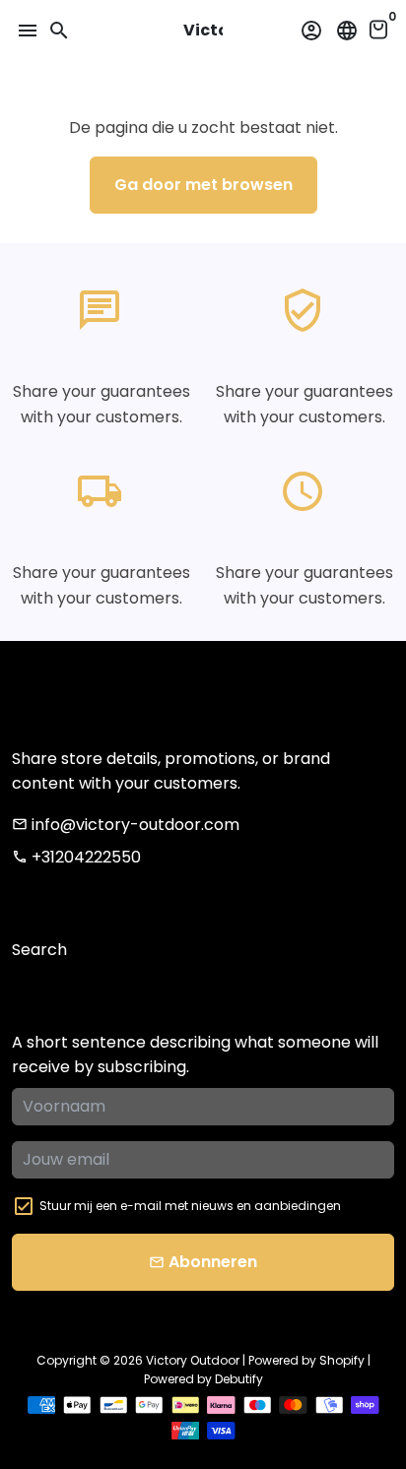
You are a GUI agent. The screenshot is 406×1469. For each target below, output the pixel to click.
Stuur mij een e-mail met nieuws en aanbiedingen (190, 1205)
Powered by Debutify (203, 1379)
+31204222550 (76, 857)
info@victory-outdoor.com (125, 824)
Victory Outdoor (192, 1360)
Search (39, 949)
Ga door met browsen (203, 184)
